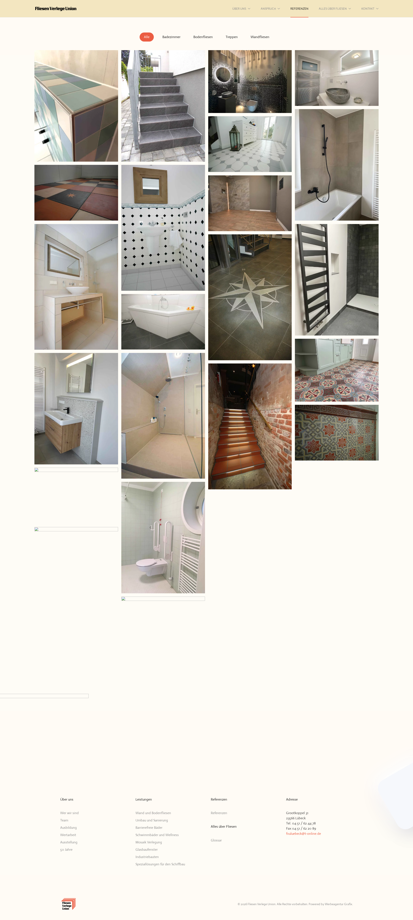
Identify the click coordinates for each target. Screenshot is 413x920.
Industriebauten (147, 857)
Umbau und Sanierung (152, 820)
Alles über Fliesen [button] (333, 9)
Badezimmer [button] (171, 37)
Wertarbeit (68, 835)
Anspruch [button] (268, 9)
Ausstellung (68, 842)
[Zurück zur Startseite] (55, 8)
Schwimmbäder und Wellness (157, 835)
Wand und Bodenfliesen (153, 813)
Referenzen (299, 9)
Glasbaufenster (147, 849)
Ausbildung (68, 827)
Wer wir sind (69, 813)
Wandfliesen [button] (260, 37)
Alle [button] (146, 37)
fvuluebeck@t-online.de (303, 833)
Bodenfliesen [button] (203, 37)
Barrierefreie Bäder (149, 827)
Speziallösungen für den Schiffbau (160, 864)
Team (64, 820)
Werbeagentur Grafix (338, 904)
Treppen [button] (232, 37)
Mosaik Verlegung (149, 842)
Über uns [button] (239, 9)
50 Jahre (66, 849)
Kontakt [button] (367, 9)
